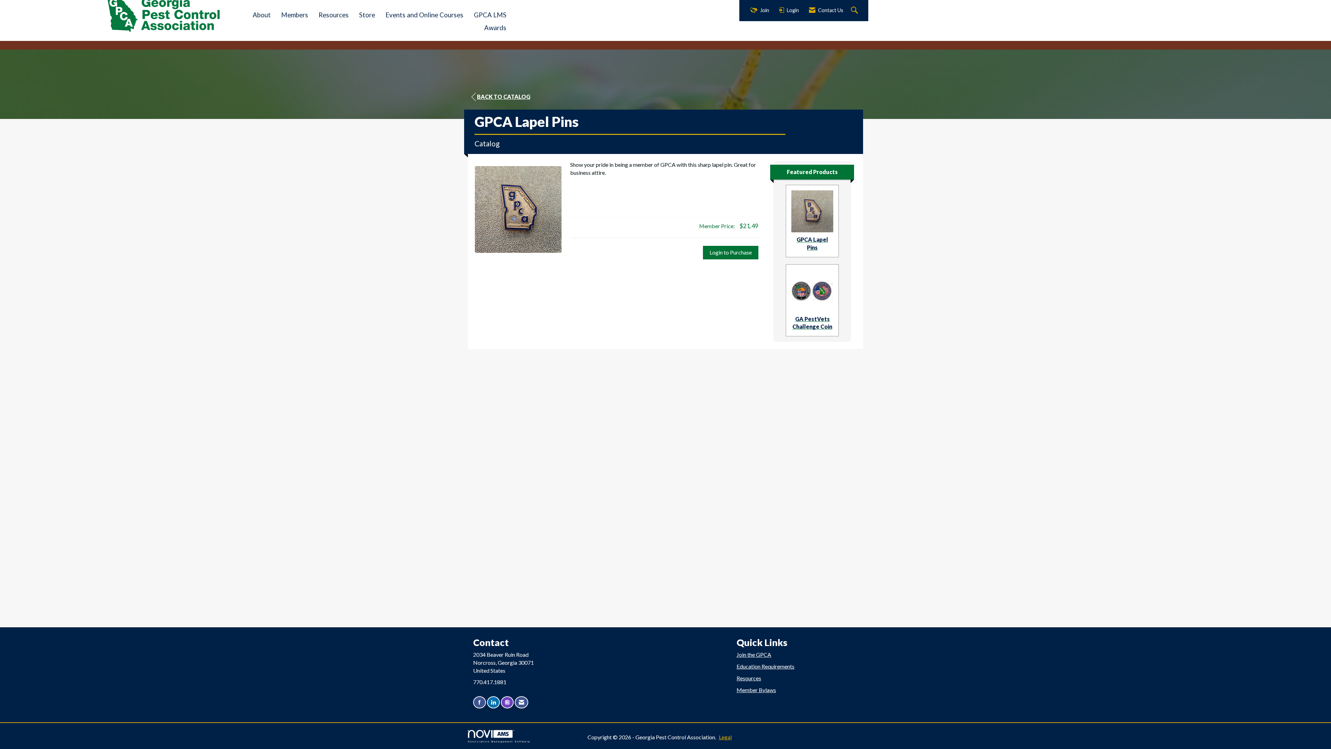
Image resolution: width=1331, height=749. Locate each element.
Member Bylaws (756, 690)
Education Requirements (765, 666)
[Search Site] (855, 10)
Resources (334, 15)
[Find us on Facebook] (479, 702)
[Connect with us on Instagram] (507, 702)
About (262, 15)
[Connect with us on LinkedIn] (493, 702)
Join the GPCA (754, 654)
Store (367, 15)
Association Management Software (499, 741)
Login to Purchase (731, 252)
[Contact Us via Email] (521, 702)
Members (294, 15)
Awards (495, 28)
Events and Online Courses (424, 15)
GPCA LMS (490, 15)
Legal (725, 737)
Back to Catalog (503, 96)
